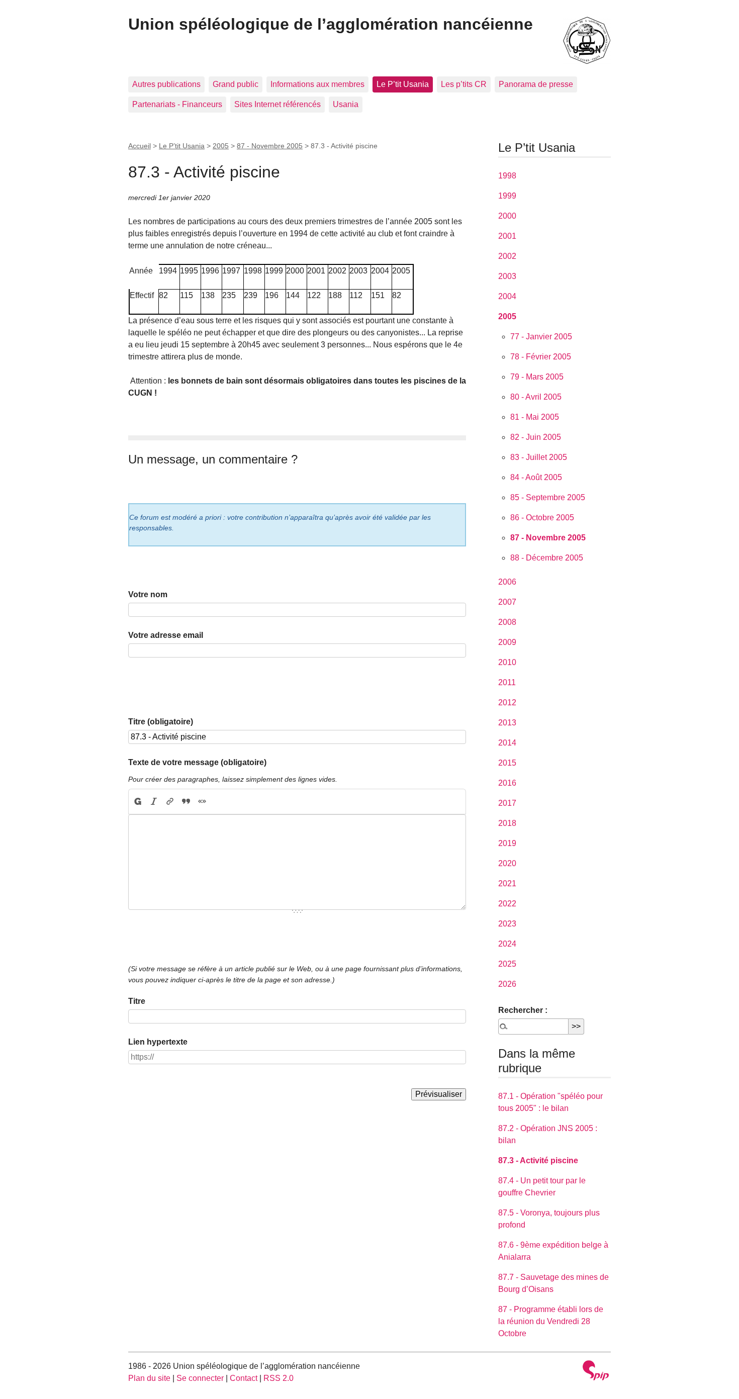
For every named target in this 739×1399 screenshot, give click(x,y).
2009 (507, 642)
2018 (507, 823)
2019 (507, 843)
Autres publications (166, 84)
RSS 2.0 (278, 1378)
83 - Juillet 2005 (538, 457)
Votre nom (147, 594)
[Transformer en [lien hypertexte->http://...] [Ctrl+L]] (170, 801)
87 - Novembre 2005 (270, 146)
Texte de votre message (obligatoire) (197, 762)
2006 (507, 582)
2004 (507, 296)
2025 (507, 964)
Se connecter (200, 1378)
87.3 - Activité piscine (538, 1160)
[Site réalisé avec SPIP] (596, 1371)
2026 (507, 984)
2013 (507, 722)
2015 (507, 763)
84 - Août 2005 (536, 477)
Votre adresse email (165, 635)
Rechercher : (522, 1010)
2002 (507, 256)
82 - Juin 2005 (535, 437)
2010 (507, 662)
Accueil (139, 146)
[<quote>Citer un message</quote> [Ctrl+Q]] (186, 801)
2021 (507, 883)
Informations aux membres (317, 84)
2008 (507, 622)
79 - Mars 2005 (537, 376)
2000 (507, 216)
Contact (243, 1378)
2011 (507, 682)
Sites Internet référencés (277, 104)
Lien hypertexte (158, 1042)
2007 (507, 602)
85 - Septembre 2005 (547, 497)
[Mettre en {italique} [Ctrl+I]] (154, 801)
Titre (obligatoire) (160, 721)
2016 (507, 783)
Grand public (235, 84)
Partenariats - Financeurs (177, 104)
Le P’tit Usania (403, 84)
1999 (507, 196)
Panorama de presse (536, 84)
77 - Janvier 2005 (541, 336)
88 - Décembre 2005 (546, 557)
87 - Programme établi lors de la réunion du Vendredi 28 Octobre (550, 1321)
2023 (507, 923)
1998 (507, 175)
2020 (507, 863)
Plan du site (149, 1378)
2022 (507, 903)
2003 (507, 276)
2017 (507, 803)
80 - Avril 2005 (536, 397)
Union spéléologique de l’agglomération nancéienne (330, 24)
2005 (221, 146)
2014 (507, 742)
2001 (507, 236)
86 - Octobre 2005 (542, 517)
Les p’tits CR (464, 84)
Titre (136, 1001)
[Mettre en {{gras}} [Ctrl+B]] (137, 801)
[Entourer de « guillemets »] (202, 801)
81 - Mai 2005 (534, 417)
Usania (345, 104)
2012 (507, 702)
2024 (507, 944)
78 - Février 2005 (540, 356)
